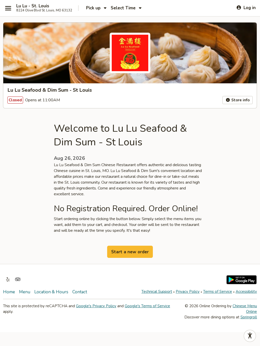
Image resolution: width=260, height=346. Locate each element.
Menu (24, 292)
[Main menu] (8, 8)
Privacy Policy (188, 291)
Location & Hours (51, 292)
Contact (79, 292)
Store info (240, 100)
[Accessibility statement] (250, 336)
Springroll (248, 317)
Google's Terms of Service (147, 306)
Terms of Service (217, 291)
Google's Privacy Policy (96, 306)
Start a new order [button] (130, 252)
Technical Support (156, 291)
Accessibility (246, 291)
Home (9, 292)
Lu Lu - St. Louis (32, 6)
